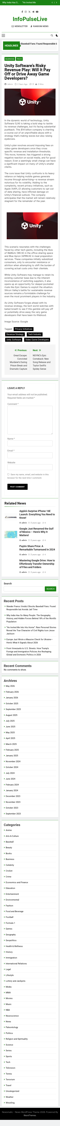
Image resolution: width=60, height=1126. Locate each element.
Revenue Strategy (15, 334)
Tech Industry (34, 334)
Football (9, 917)
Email (11, 450)
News (8, 1021)
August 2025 (11, 715)
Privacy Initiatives (23, 329)
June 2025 (10, 726)
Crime (8, 876)
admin (10, 84)
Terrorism (10, 1079)
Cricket (9, 871)
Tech (19, 59)
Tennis (9, 1074)
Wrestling (10, 1103)
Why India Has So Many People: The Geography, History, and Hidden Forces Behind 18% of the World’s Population (10, 3)
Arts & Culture (12, 836)
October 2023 (12, 808)
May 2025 (10, 732)
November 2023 (13, 802)
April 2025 (10, 738)
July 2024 (10, 773)
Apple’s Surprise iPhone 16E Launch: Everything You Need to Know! (37, 514)
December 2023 (13, 796)
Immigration (11, 957)
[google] (33, 12)
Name (11, 438)
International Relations (16, 963)
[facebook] (22, 12)
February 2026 (12, 692)
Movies (9, 998)
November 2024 (13, 761)
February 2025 (12, 750)
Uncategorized (12, 1091)
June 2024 (10, 779)
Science (9, 1045)
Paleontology (12, 1027)
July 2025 (10, 721)
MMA (8, 992)
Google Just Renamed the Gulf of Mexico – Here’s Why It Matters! (36, 532)
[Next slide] (56, 2)
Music (8, 1004)
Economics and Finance (17, 882)
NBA (8, 1010)
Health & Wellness (14, 946)
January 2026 (12, 697)
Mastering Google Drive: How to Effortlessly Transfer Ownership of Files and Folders (37, 564)
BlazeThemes (30, 1115)
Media (8, 987)
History (9, 952)
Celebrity (10, 865)
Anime (9, 830)
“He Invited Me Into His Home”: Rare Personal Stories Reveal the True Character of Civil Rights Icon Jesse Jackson (27, 3)
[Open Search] (52, 35)
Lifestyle (10, 975)
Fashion (9, 905)
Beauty (9, 847)
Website (11, 462)
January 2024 (12, 790)
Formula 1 (10, 923)
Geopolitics (11, 940)
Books (9, 853)
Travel (8, 1085)
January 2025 (12, 755)
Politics (9, 1033)
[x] (29, 12)
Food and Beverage (14, 911)
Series (9, 1050)
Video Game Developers (37, 339)
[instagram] (25, 12)
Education (10, 888)
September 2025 (13, 709)
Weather (9, 1097)
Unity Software (13, 339)
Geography (11, 934)
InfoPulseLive (30, 19)
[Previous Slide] (52, 2)
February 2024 (12, 784)
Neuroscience (12, 1016)
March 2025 (11, 744)
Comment (13, 404)
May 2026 (10, 686)
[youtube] (37, 12)
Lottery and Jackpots (15, 981)
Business (9, 59)
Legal (8, 969)
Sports (9, 1056)
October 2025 (12, 703)
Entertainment (12, 894)
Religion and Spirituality (17, 1039)
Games (9, 929)
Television (10, 1068)
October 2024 (12, 767)
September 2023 (13, 813)
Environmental (12, 900)
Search (8, 583)
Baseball (10, 842)
